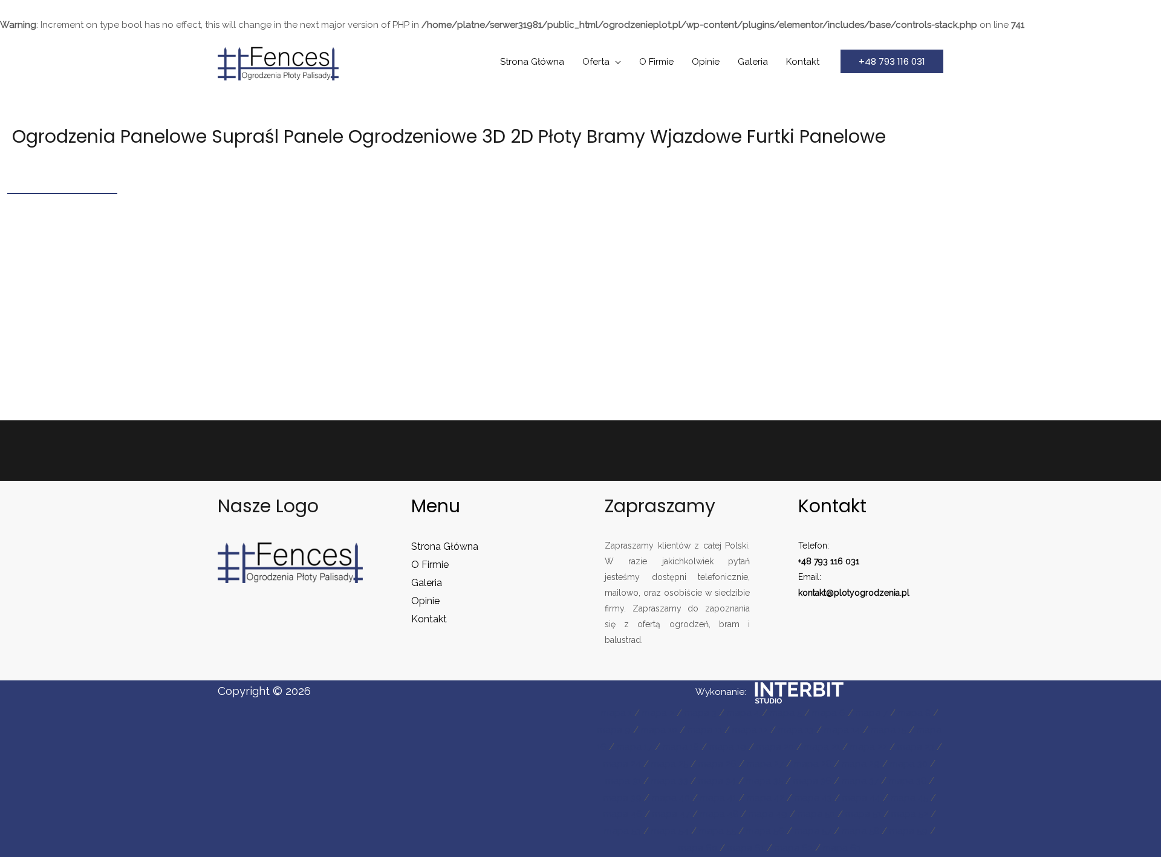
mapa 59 (908, 831)
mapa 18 (681, 746)
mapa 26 (717, 763)
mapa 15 (888, 730)
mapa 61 (745, 847)
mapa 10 (659, 730)
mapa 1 (616, 713)
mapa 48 (719, 814)
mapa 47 (671, 814)
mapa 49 (768, 814)
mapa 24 (622, 763)
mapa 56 (765, 831)
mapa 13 (796, 730)
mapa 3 (701, 713)
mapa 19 (727, 746)
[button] (892, 61)
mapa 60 (697, 847)
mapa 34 (717, 780)
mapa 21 (822, 746)
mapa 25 (669, 763)
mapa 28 (812, 763)
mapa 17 (634, 746)
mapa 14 (842, 730)
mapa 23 (915, 746)
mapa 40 (671, 797)
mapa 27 (765, 763)
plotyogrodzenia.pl (871, 593)
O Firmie (656, 61)
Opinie (706, 61)
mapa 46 (622, 814)
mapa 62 (794, 847)
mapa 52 (909, 814)
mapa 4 (743, 713)
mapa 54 (670, 831)
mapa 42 (765, 797)
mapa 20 (775, 746)
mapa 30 (909, 763)
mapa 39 (622, 797)
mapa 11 (705, 730)
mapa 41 (718, 797)
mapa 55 (717, 831)
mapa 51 (863, 814)
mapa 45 (909, 797)
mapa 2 (658, 713)
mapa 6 (828, 713)
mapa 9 (614, 730)
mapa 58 (860, 831)
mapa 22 (868, 746)
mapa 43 (813, 797)
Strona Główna (532, 61)
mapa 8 (914, 713)
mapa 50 (816, 814)
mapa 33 (669, 780)
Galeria (753, 61)
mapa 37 (860, 780)
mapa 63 (842, 847)
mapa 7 (872, 713)
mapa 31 (623, 780)
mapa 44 (861, 797)
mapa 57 (813, 831)
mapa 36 (812, 780)
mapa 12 (750, 730)
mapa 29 (861, 763)
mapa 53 (622, 831)
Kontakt (802, 61)
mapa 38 (907, 780)
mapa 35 (764, 780)
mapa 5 (786, 713)
